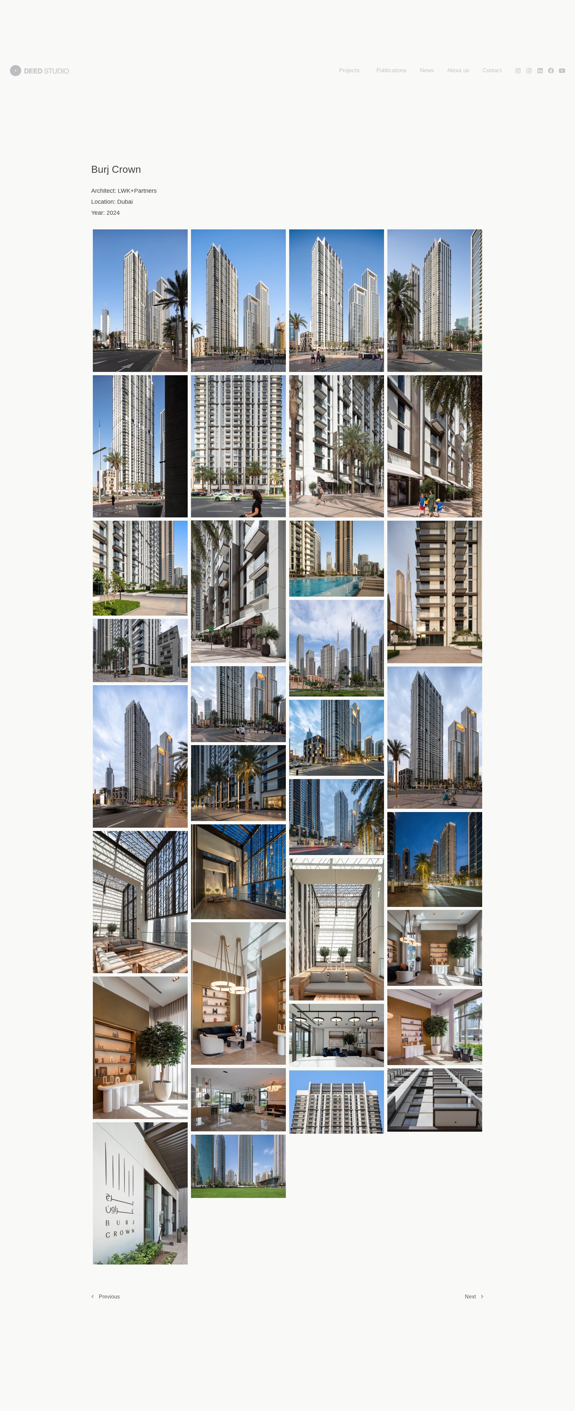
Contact (492, 70)
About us (458, 70)
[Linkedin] (540, 71)
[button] (140, 300)
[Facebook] (551, 71)
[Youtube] (562, 71)
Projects (349, 70)
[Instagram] (518, 71)
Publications (391, 70)
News (427, 70)
